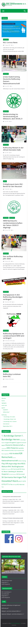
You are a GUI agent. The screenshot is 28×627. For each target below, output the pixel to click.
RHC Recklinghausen (16, 466)
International (6, 424)
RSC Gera (22, 469)
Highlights (4, 403)
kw (11, 86)
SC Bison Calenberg (8, 471)
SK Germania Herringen (12, 477)
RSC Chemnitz (8, 469)
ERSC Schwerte (5, 450)
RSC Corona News (10, 42)
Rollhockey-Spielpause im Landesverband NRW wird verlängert (13, 335)
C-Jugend (18, 442)
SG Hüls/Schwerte (12, 474)
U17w (10, 484)
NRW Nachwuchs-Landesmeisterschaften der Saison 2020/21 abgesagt (12, 224)
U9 (19, 481)
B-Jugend (13, 442)
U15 (3, 484)
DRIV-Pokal (11, 448)
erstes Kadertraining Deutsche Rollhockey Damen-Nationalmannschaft (11, 80)
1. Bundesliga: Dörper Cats (9, 419)
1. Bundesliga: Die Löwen (9, 416)
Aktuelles (4, 398)
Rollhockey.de (5, 608)
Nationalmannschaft (10, 460)
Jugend (3, 407)
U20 (16, 484)
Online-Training (22, 460)
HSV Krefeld (14, 453)
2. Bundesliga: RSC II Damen (10, 421)
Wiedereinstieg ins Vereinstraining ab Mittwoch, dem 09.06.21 (13, 116)
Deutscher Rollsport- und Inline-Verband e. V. (12, 614)
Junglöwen (6, 217)
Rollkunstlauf (6, 412)
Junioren (14, 457)
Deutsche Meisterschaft (14, 445)
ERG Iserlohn (20, 448)
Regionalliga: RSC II (7, 426)
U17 (6, 484)
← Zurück (4, 387)
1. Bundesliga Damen (11, 435)
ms (13, 45)
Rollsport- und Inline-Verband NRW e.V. (11, 611)
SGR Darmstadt (20, 474)
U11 (21, 481)
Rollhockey (6, 39)
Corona (23, 442)
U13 (24, 481)
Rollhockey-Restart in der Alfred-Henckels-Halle (13, 148)
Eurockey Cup (12, 450)
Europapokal (19, 450)
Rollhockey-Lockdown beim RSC (12, 375)
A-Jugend (7, 442)
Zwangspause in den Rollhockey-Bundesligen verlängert (13, 297)
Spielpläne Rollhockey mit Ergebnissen (11, 605)
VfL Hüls (19, 484)
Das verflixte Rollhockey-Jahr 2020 (13, 257)
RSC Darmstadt (15, 469)
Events (5, 181)
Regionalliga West (15, 464)
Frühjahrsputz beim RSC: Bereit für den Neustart (13, 185)
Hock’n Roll (4, 405)
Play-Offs (5, 463)
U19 (13, 484)
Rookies (3, 469)
